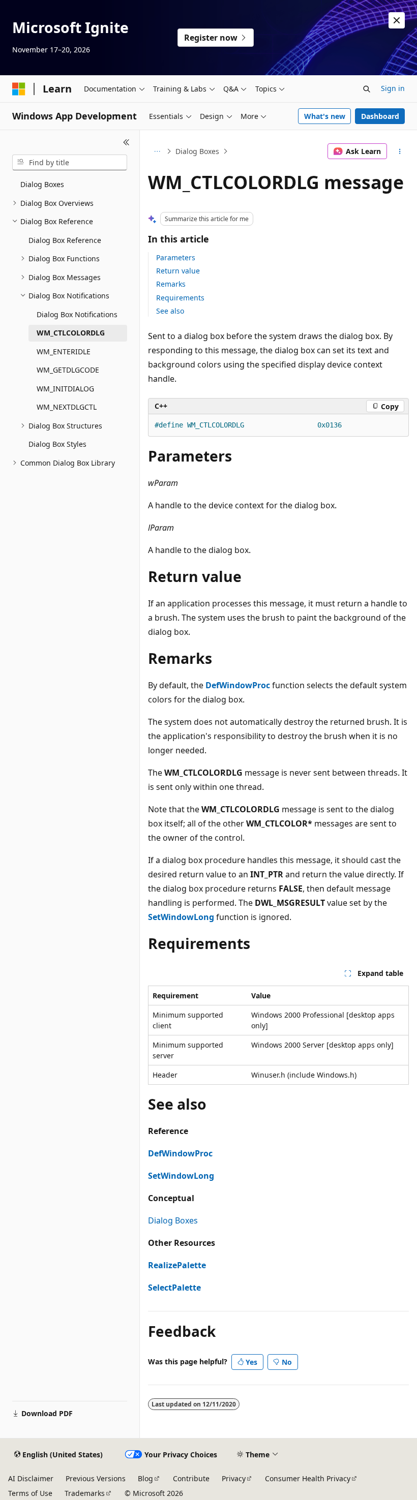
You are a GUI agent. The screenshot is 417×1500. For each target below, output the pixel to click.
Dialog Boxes (197, 151)
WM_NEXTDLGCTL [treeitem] (67, 407)
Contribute (191, 1478)
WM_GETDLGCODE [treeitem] (68, 370)
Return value (178, 270)
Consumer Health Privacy (307, 1478)
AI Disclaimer (30, 1478)
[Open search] (366, 89)
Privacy (234, 1478)
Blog (145, 1478)
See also (170, 311)
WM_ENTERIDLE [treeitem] (64, 351)
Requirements (180, 297)
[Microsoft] (18, 89)
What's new (324, 116)
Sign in (393, 88)
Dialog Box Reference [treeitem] (64, 240)
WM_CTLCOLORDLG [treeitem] (71, 333)
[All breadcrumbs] (157, 151)
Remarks (171, 284)
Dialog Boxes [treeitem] (42, 184)
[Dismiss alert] (397, 20)
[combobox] (69, 163)
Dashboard (380, 116)
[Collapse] (126, 142)
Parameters (175, 257)
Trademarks (85, 1493)
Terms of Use (30, 1493)
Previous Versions (96, 1478)
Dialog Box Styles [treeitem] (57, 444)
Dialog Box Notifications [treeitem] (77, 314)
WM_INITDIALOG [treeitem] (65, 388)
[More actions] (400, 151)
